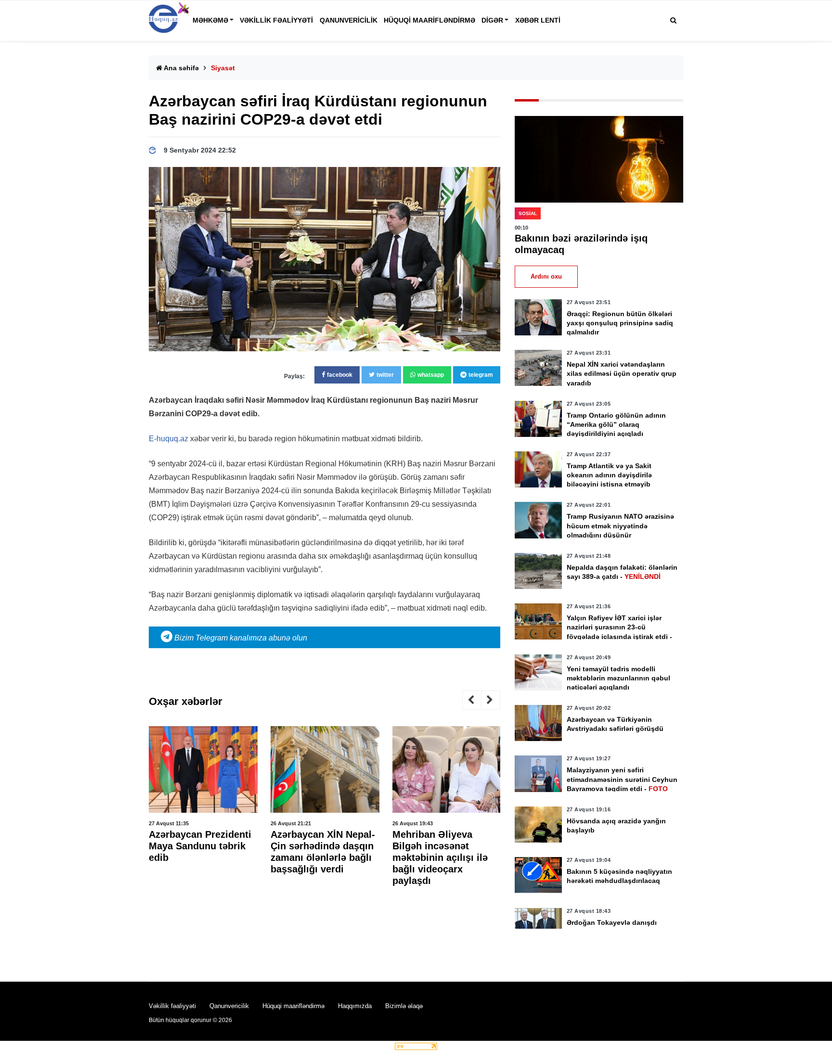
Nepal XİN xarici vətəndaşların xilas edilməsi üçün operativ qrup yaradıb (621, 373)
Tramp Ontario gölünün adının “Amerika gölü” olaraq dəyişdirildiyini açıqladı (616, 424)
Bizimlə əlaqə (404, 1006)
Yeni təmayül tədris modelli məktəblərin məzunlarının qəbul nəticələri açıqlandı (618, 678)
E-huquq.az (168, 439)
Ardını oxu (546, 276)
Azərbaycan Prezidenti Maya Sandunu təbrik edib (200, 846)
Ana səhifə (180, 68)
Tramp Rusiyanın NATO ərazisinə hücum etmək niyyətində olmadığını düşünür (620, 525)
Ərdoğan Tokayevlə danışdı (612, 922)
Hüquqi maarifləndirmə (429, 20)
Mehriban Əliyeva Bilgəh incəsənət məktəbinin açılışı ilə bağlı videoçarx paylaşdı (440, 857)
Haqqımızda (355, 1006)
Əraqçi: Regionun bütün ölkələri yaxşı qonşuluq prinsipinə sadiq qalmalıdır (620, 323)
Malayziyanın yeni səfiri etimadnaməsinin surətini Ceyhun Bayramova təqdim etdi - (622, 779)
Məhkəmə (210, 20)
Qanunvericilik (348, 20)
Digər (492, 20)
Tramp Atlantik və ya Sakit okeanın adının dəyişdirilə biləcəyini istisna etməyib (609, 475)
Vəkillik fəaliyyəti (276, 20)
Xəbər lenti (537, 20)
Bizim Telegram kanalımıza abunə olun (239, 638)
